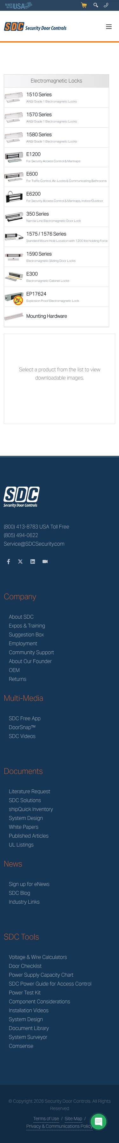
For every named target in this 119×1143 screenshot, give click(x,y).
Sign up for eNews (29, 884)
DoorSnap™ (22, 727)
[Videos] (45, 561)
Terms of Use (46, 1118)
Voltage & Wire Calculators (38, 957)
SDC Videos (22, 736)
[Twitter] (21, 561)
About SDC (21, 617)
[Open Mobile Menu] (108, 26)
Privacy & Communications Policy (59, 1126)
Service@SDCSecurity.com (34, 544)
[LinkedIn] (33, 561)
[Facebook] (9, 561)
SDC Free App (25, 718)
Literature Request (29, 791)
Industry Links (24, 902)
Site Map (73, 1118)
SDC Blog (19, 893)
